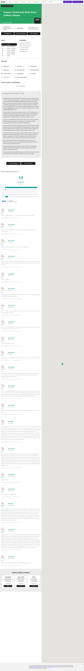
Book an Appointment (78, 1)
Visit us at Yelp (28, 163)
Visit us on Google (13, 163)
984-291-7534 (8, 581)
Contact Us (43, 1)
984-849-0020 (21, 581)
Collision (16, 1)
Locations (10, 1)
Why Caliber (35, 1)
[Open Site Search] (60, 2)
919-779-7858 (34, 581)
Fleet (29, 1)
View (8, 586)
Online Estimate (67, 1)
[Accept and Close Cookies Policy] (83, 664)
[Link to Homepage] (3, 2)
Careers (50, 1)
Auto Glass (23, 1)
